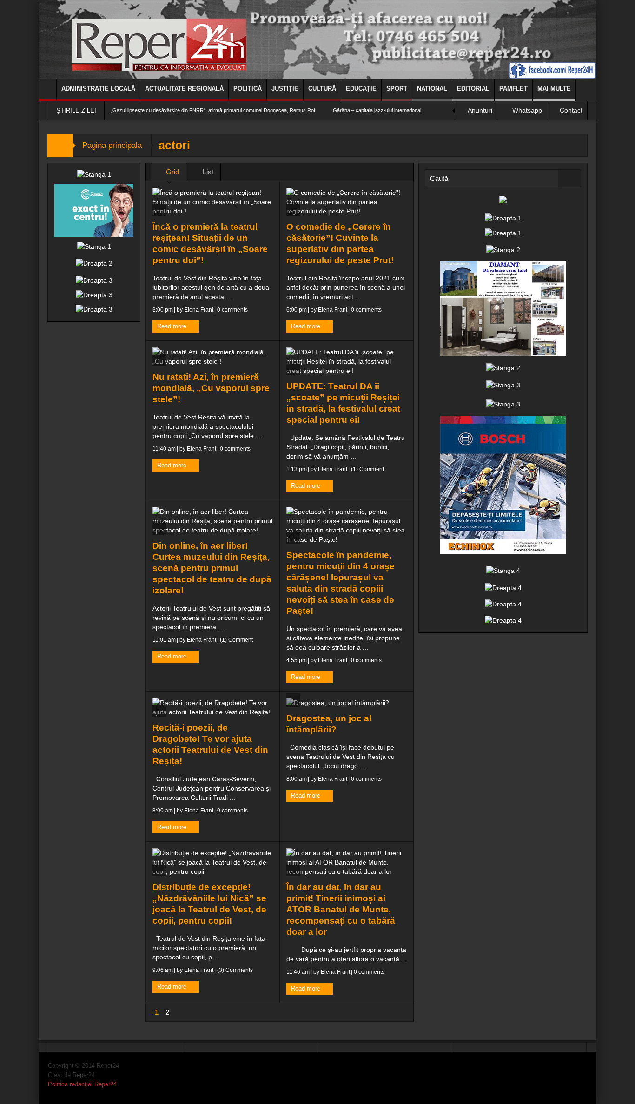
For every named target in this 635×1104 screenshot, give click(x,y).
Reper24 (84, 1074)
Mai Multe (554, 88)
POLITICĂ (247, 88)
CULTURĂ (322, 88)
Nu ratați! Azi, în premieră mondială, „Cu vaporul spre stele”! (211, 388)
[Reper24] (317, 39)
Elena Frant (198, 309)
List (207, 172)
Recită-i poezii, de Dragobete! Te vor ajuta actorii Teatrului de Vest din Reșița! (210, 744)
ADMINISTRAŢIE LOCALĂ (98, 88)
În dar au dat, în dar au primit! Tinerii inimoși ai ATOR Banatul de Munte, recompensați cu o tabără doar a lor (340, 909)
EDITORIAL (473, 88)
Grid (171, 172)
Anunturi (480, 110)
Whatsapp (527, 110)
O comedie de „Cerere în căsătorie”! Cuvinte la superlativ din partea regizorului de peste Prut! (340, 243)
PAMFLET (513, 88)
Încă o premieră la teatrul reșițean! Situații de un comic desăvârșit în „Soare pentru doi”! (210, 243)
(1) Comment (367, 469)
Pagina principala (112, 145)
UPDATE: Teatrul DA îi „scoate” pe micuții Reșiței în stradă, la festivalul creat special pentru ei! (343, 403)
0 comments (232, 309)
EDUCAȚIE (361, 88)
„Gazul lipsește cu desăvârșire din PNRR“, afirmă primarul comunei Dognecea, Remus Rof (213, 110)
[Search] (569, 178)
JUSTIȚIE (284, 88)
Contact (571, 110)
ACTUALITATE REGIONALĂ (184, 88)
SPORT (396, 88)
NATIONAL (432, 88)
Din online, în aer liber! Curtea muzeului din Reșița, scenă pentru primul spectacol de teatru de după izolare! (211, 568)
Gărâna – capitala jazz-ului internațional (377, 110)
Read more (172, 326)
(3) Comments (234, 970)
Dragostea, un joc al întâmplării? (328, 723)
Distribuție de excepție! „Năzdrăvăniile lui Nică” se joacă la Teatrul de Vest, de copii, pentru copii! (209, 903)
